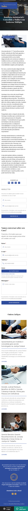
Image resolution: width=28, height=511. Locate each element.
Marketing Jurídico (19, 504)
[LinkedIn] (12, 183)
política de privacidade (16, 212)
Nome (3, 243)
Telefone (4, 260)
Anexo (3, 268)
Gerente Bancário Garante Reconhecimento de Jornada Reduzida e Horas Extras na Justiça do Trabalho (12, 438)
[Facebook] (9, 183)
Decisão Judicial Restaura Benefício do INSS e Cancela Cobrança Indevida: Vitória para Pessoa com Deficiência (13, 390)
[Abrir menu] (25, 5)
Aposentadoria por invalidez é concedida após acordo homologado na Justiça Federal (13, 344)
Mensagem (4, 280)
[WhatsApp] (16, 183)
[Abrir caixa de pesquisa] (21, 5)
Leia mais (4, 361)
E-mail (3, 251)
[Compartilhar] (19, 183)
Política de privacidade (14, 501)
